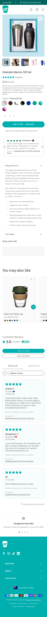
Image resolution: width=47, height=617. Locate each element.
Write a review (23, 351)
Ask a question (23, 356)
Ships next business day (14, 131)
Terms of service (33, 603)
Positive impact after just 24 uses (22, 225)
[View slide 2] (22, 532)
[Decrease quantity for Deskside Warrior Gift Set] (5, 116)
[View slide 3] (25, 532)
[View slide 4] (27, 532)
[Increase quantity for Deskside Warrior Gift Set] (14, 116)
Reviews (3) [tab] (13, 366)
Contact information (18, 606)
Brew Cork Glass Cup (13, 314)
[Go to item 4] (34, 62)
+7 (20, 320)
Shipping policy (30, 606)
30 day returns (31, 131)
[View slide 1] (19, 532)
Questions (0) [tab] (34, 366)
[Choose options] (33, 307)
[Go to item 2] (15, 62)
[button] (8, 77)
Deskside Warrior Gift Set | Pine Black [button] (17, 494)
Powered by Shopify (33, 600)
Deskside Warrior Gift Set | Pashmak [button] (19, 418)
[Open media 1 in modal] (40, 18)
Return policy (23, 603)
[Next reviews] (42, 146)
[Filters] (4, 373)
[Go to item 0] (6, 62)
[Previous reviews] (4, 146)
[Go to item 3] (25, 62)
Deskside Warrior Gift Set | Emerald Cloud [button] (19, 461)
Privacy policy (13, 603)
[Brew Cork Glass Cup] (19, 293)
